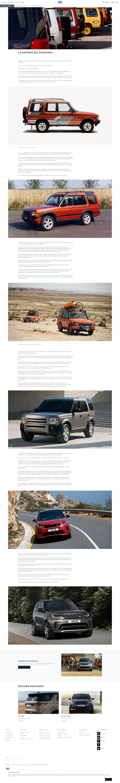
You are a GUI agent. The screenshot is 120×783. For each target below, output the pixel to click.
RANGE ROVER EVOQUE (10, 737)
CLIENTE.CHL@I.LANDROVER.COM (45, 738)
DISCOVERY (8, 738)
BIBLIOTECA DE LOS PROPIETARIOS (26, 738)
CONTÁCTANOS (8, 764)
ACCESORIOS (22, 737)
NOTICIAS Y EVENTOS (61, 732)
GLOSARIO (59, 735)
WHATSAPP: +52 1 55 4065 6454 (45, 735)
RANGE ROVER (8, 732)
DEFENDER (7, 740)
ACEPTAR (108, 779)
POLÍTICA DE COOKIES (26, 764)
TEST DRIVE (81, 732)
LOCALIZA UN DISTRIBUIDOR (84, 735)
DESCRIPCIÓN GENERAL (24, 732)
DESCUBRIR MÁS (25, 667)
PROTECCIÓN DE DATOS (45, 764)
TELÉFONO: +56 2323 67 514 (44, 732)
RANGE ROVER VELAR (9, 735)
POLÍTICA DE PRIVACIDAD (35, 764)
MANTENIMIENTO (23, 735)
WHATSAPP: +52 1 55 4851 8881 (45, 737)
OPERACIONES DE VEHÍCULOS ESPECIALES (65, 737)
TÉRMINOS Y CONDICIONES (16, 764)
